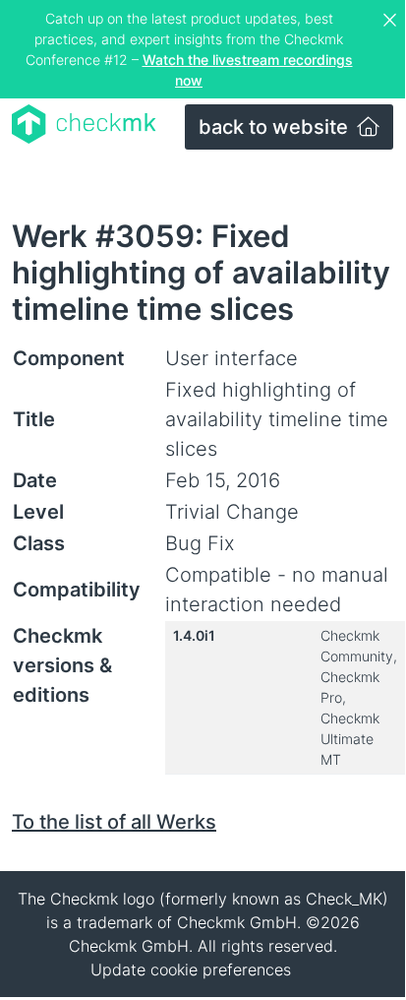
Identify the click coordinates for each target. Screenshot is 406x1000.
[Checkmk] (84, 124)
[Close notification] (392, 20)
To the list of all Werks (114, 822)
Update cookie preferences (190, 969)
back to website (276, 127)
